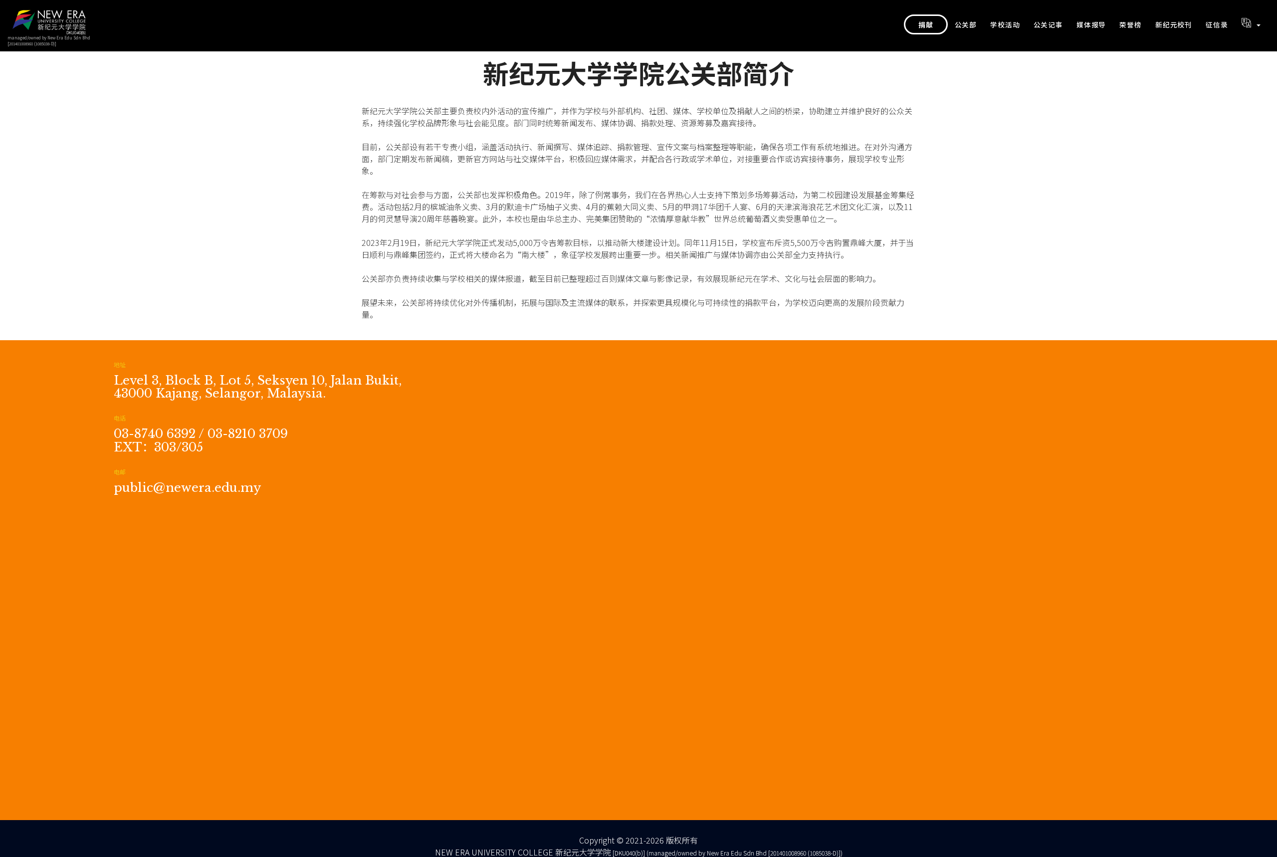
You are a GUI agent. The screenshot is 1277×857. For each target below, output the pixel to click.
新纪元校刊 (1173, 24)
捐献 (925, 24)
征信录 (1217, 24)
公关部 (966, 24)
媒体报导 (1091, 24)
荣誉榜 (1130, 24)
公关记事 (1048, 24)
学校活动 (1005, 24)
